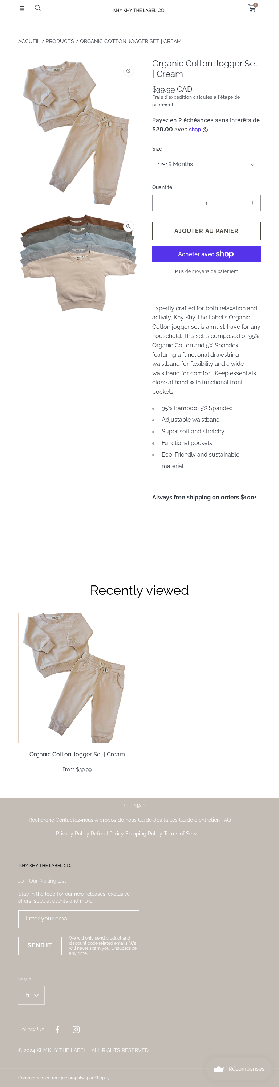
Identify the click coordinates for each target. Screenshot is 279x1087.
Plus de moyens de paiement (206, 271)
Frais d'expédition (172, 97)
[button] (22, 8)
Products (60, 41)
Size (157, 149)
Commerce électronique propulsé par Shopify (64, 1077)
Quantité (162, 187)
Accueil (29, 41)
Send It (40, 945)
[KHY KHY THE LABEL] (139, 8)
